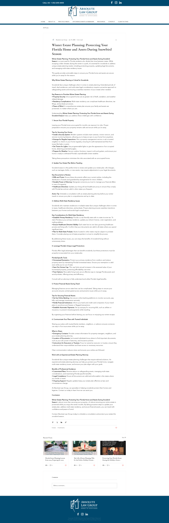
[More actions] (116, 40)
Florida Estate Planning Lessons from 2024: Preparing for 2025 (55, 459)
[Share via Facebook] (53, 422)
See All (124, 437)
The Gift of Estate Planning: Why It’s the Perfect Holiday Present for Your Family (84, 459)
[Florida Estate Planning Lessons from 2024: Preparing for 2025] (56, 448)
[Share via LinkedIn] (61, 422)
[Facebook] (111, 2)
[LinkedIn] (120, 2)
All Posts (45, 28)
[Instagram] (116, 2)
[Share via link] (66, 422)
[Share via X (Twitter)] (57, 422)
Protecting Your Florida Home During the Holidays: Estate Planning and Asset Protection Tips (112, 459)
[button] (52, 22)
